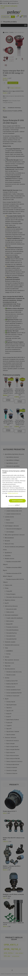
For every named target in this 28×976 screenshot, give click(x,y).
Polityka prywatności (13, 493)
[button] (14, 496)
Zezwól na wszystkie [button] (17, 500)
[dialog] (14, 488)
